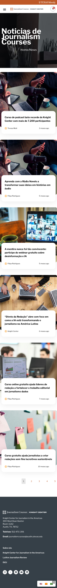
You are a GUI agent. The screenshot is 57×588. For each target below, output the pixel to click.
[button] (54, 582)
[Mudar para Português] (51, 584)
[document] (28, 294)
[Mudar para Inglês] (41, 584)
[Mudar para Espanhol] (46, 584)
